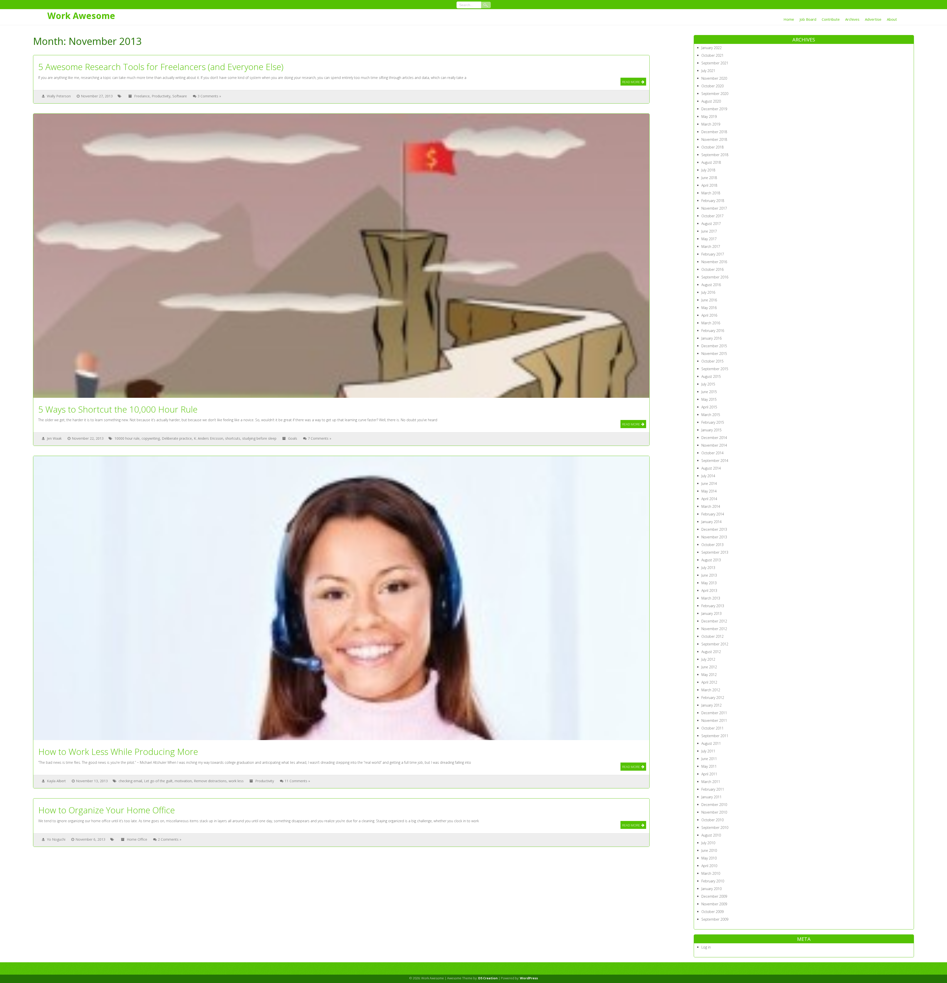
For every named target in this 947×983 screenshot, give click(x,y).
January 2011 (711, 797)
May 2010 (709, 858)
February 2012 (712, 697)
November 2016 (714, 261)
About (892, 19)
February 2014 (712, 514)
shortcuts (232, 438)
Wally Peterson (59, 96)
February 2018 (712, 200)
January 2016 (711, 338)
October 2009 (712, 911)
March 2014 (710, 506)
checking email (130, 781)
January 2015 (711, 430)
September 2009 (714, 919)
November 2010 (714, 812)
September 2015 (714, 368)
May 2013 (709, 583)
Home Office (137, 839)
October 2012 (712, 636)
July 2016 (708, 292)
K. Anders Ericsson (208, 438)
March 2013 (710, 598)
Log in (706, 947)
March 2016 (710, 323)
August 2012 (711, 651)
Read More (631, 82)
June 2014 (709, 483)
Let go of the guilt (158, 781)
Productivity (161, 96)
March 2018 (710, 193)
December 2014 (714, 437)
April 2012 (709, 682)
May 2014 (709, 491)
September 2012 (714, 644)
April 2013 (709, 590)
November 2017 (714, 208)
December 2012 (714, 621)
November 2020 (714, 78)
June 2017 (709, 231)
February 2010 (712, 881)
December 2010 (714, 804)
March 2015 (710, 414)
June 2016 (709, 300)
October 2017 (712, 216)
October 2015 (712, 361)
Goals (292, 438)
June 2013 (709, 575)
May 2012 (709, 674)
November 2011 (714, 720)
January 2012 (711, 705)
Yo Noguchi (56, 839)
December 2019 (714, 109)
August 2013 (711, 560)
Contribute (831, 19)
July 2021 (708, 70)
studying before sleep (259, 438)
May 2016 (709, 307)
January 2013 (711, 613)
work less (236, 781)
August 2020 (711, 101)
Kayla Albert (56, 781)
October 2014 (712, 453)
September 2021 (714, 63)
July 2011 (708, 751)
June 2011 (709, 758)
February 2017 (712, 254)
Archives (852, 19)
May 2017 (709, 239)
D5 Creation (488, 978)
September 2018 (714, 154)
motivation (183, 781)
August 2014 (711, 468)
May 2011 (709, 766)
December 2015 (714, 346)
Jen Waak (54, 438)
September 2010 (714, 827)
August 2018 (711, 162)
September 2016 (714, 277)
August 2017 (711, 223)
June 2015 (709, 391)
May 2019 (709, 116)
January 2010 (711, 888)
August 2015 (711, 376)
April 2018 (709, 185)
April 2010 (709, 865)
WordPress (529, 978)
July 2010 (708, 842)
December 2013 (714, 529)
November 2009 (714, 904)
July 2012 (708, 659)
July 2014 (708, 475)
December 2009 (714, 896)
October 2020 (712, 86)
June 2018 (709, 177)
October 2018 (712, 147)
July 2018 (708, 170)
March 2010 (710, 873)
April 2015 (709, 407)
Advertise (873, 19)
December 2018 (714, 131)
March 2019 (710, 124)
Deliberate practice (177, 438)
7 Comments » (319, 438)
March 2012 (710, 690)
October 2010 (712, 820)
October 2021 (712, 55)
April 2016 (709, 315)
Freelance (142, 96)
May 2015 (709, 399)
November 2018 (714, 139)
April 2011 (709, 774)
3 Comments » (209, 96)
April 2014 (709, 498)
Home (788, 19)
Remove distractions (210, 781)
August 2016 (711, 284)
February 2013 (712, 605)
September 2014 (714, 460)
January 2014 (711, 521)
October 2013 (712, 544)
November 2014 (714, 445)
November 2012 (714, 628)
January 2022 (711, 47)
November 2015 (714, 353)
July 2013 (708, 567)
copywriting (151, 438)
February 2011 (712, 789)
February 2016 (712, 330)
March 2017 (710, 246)
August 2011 (711, 743)
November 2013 (714, 537)
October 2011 (712, 728)
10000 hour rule (127, 438)
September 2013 (714, 552)
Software (179, 96)
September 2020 (714, 93)
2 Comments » (169, 839)
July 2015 (708, 384)
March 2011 (710, 781)
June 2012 (709, 667)
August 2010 (711, 835)
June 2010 (709, 850)
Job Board (808, 19)
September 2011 (714, 735)
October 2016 (712, 269)
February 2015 (712, 422)
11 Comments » (297, 781)
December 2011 (714, 712)
